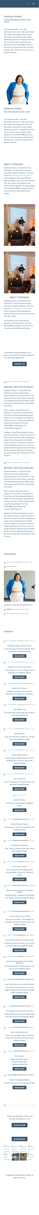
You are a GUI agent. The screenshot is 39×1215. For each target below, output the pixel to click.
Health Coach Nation (19, 688)
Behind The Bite (19, 800)
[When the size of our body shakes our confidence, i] (31, 1157)
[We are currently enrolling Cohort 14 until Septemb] (23, 1149)
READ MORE (19, 656)
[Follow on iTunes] (25, 199)
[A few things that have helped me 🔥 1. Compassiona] (15, 1149)
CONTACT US (19, 364)
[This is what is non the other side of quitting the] (7, 1149)
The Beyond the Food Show (22, 175)
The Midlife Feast (19, 709)
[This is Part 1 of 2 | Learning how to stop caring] (31, 1149)
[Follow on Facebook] (13, 199)
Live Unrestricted (19, 779)
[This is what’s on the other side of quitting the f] (23, 1157)
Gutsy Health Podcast (19, 755)
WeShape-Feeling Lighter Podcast (20, 646)
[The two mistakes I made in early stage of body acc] (7, 1157)
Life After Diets (19, 733)
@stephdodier (20, 1139)
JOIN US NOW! (20, 1125)
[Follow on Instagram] (21, 199)
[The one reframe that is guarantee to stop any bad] (15, 1157)
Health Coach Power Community (19, 667)
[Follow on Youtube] (17, 199)
